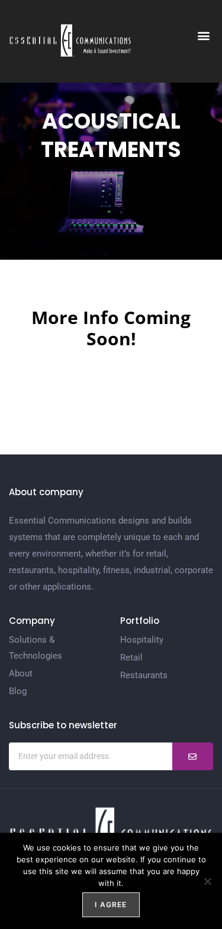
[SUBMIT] (192, 756)
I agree (111, 904)
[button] (203, 35)
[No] (207, 881)
